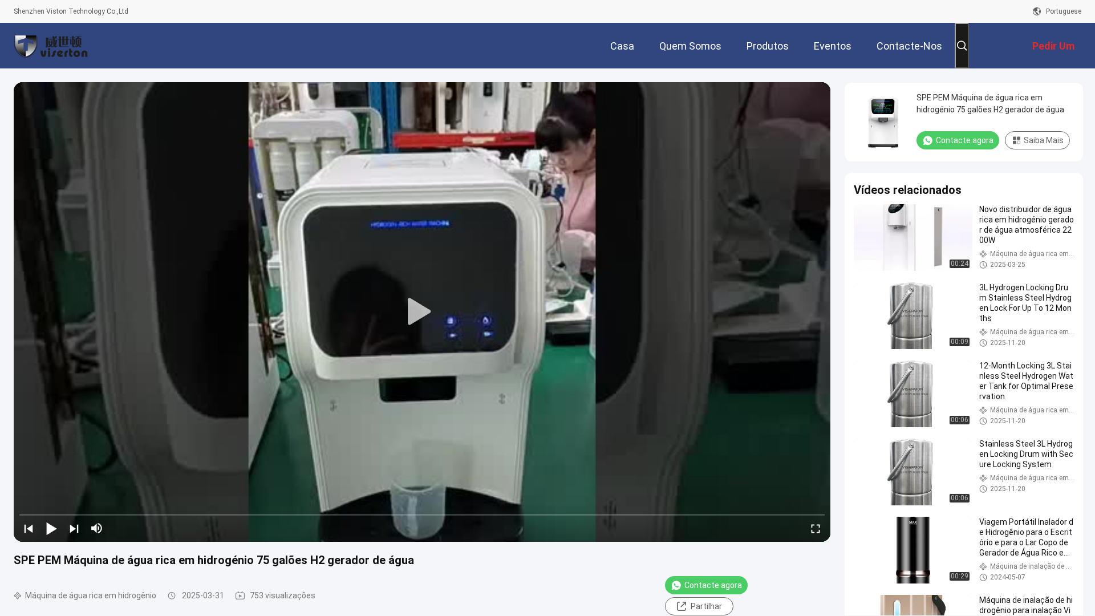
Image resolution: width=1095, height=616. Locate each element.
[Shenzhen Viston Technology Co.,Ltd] (51, 45)
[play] (422, 312)
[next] (74, 528)
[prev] (28, 528)
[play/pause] (51, 528)
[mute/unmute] (97, 528)
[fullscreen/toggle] (815, 528)
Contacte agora (713, 585)
